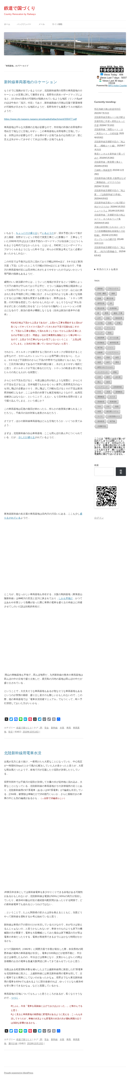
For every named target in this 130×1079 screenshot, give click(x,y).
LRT (99, 318)
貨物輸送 (119, 392)
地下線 (112, 421)
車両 (68, 727)
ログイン (99, 517)
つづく (14, 997)
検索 (96, 465)
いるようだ (48, 233)
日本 (99, 377)
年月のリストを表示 (107, 269)
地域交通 (118, 318)
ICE (108, 406)
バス (99, 328)
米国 (99, 411)
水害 (62, 727)
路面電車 (101, 338)
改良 (117, 357)
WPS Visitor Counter (117, 85)
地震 (99, 362)
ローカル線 (114, 338)
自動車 (100, 352)
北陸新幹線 (117, 387)
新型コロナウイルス (105, 367)
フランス (109, 328)
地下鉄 (100, 347)
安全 (46, 727)
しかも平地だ (66, 598)
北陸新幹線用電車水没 (22, 753)
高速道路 (113, 402)
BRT (108, 362)
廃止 (99, 382)
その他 (100, 323)
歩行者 (118, 377)
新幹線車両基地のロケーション (30, 82)
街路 (110, 323)
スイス (100, 416)
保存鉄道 (101, 421)
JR (40, 727)
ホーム (7, 24)
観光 (99, 357)
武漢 (108, 392)
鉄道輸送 (101, 343)
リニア (100, 333)
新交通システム (112, 411)
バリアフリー (113, 352)
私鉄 (108, 357)
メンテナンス (103, 372)
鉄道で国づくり (20, 8)
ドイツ (110, 347)
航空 (108, 377)
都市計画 (101, 303)
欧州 (108, 382)
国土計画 (101, 308)
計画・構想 (102, 293)
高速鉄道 (101, 402)
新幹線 (54, 727)
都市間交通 (114, 343)
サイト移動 (57, 24)
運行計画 (12, 1043)
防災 (10, 732)
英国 (116, 406)
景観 (115, 372)
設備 (99, 298)
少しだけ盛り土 (26, 437)
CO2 (99, 392)
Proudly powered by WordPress (18, 1073)
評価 (119, 323)
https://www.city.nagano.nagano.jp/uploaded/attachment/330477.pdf (40, 119)
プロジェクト (113, 288)
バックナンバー (24, 24)
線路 (113, 293)
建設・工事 (118, 313)
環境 (117, 362)
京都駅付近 (102, 426)
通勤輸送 (101, 397)
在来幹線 (113, 308)
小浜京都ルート (114, 416)
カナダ (112, 397)
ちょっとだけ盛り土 (26, 233)
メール (42, 24)
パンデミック (103, 387)
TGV (99, 406)
